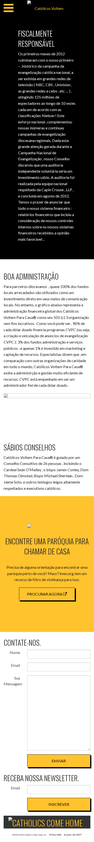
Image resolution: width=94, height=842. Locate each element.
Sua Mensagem (12, 681)
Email (15, 665)
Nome (15, 652)
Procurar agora (45, 594)
